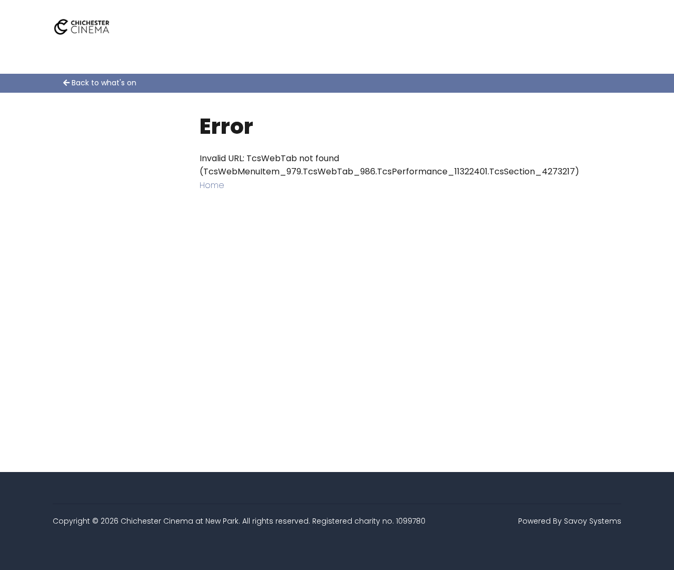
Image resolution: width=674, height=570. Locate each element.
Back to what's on (103, 82)
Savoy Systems (592, 521)
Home (212, 185)
